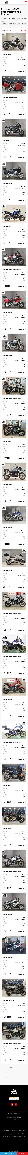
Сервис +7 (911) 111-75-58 (19, 1139)
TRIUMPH (4, 23)
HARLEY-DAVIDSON (14, 23)
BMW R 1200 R (16, 18)
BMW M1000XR (7, 785)
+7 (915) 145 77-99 (18, 1122)
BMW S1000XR (7, 312)
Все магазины (14, 1147)
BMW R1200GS (7, 355)
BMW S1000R (7, 441)
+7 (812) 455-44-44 (8, 1139)
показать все (24, 20)
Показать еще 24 (14, 1076)
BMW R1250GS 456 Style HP (11, 742)
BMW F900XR (7, 140)
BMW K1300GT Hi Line (10, 97)
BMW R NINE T (7, 54)
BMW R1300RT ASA (9, 1000)
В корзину (21, 71)
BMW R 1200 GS (6, 18)
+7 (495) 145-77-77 (9, 1122)
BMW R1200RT (7, 183)
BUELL (24, 23)
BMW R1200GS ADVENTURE (12, 269)
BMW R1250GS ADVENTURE (12, 398)
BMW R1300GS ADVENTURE (12, 656)
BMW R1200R (7, 226)
